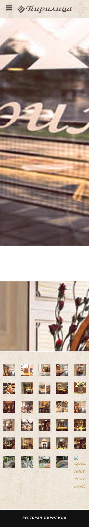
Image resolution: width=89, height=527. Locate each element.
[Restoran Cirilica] (44, 9)
